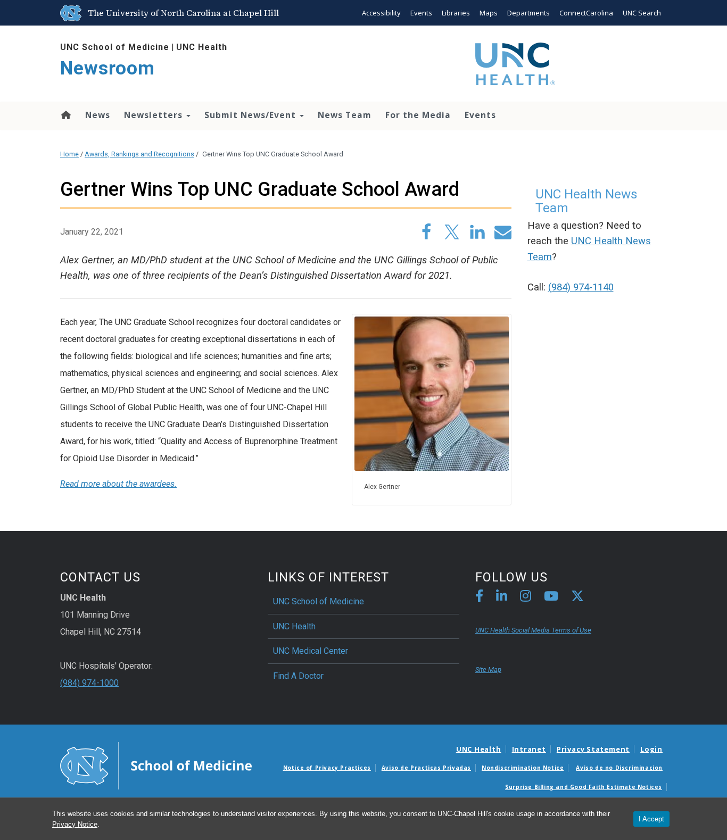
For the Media (418, 115)
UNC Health (201, 47)
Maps (489, 13)
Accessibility (381, 13)
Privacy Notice (74, 824)
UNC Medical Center (310, 651)
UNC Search (642, 13)
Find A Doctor (298, 676)
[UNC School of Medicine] (156, 765)
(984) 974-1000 (89, 683)
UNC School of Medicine (114, 47)
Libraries (456, 13)
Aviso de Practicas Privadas (426, 767)
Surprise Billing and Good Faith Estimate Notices (583, 787)
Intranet (529, 749)
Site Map (488, 669)
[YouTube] (551, 598)
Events (421, 13)
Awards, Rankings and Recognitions (139, 154)
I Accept (651, 819)
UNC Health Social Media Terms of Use (533, 630)
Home (65, 115)
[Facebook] (479, 598)
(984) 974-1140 (581, 287)
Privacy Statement (593, 749)
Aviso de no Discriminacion (619, 767)
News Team (344, 115)
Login (651, 749)
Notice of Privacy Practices (327, 767)
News (97, 115)
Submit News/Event (251, 115)
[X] (577, 598)
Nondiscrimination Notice (523, 767)
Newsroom (107, 68)
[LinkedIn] (501, 598)
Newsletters (154, 115)
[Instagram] (525, 598)
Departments (528, 13)
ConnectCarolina (586, 13)
